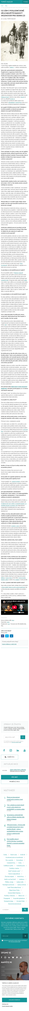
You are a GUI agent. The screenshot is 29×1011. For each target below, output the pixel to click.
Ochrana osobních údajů (16, 742)
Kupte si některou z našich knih (9, 644)
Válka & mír (21, 896)
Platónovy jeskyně (18, 273)
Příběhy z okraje (9, 882)
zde (5, 325)
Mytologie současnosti (8, 885)
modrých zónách (16, 481)
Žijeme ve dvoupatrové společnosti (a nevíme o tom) (15, 798)
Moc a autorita (9, 860)
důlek (25, 280)
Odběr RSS (10, 757)
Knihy (8, 622)
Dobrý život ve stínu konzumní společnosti (14, 388)
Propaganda (7, 898)
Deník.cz (12, 67)
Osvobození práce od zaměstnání (14, 857)
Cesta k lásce (9, 578)
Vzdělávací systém (8, 866)
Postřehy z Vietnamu (9, 896)
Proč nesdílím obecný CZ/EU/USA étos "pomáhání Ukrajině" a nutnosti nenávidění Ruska (15, 842)
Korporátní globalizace (19, 898)
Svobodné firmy (11, 863)
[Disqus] (14, 666)
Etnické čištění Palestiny (14, 893)
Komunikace (19, 860)
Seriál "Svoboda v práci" (14, 871)
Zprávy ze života (21, 885)
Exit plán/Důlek (21, 901)
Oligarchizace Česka (14, 890)
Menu (26, 2)
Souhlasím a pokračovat (14, 1000)
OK (22, 737)
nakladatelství (11, 103)
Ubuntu (22, 97)
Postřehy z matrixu (14, 868)
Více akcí (14, 777)
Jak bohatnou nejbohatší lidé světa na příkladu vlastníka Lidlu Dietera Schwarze (15, 817)
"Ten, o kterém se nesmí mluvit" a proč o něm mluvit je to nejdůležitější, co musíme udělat (16, 807)
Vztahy (5, 855)
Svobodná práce (20, 866)
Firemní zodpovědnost (14, 874)
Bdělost (3, 578)
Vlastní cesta (13, 855)
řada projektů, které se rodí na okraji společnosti (13, 587)
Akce (13, 620)
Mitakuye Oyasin (5, 97)
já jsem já (12, 99)
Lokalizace (21, 879)
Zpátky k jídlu (20, 882)
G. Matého (16, 580)
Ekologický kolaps (8, 901)
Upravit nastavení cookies (7, 1006)
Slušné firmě (18, 103)
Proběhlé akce (14, 781)
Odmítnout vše (5, 1004)
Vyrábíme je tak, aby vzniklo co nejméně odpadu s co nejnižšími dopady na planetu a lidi (14, 505)
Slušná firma (20, 877)
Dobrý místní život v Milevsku (18, 770)
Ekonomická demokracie (14, 904)
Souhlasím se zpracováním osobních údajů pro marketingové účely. (13, 741)
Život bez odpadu (9, 877)
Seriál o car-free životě (10, 879)
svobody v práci (15, 526)
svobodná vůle (4, 280)
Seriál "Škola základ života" (14, 888)
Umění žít (22, 855)
